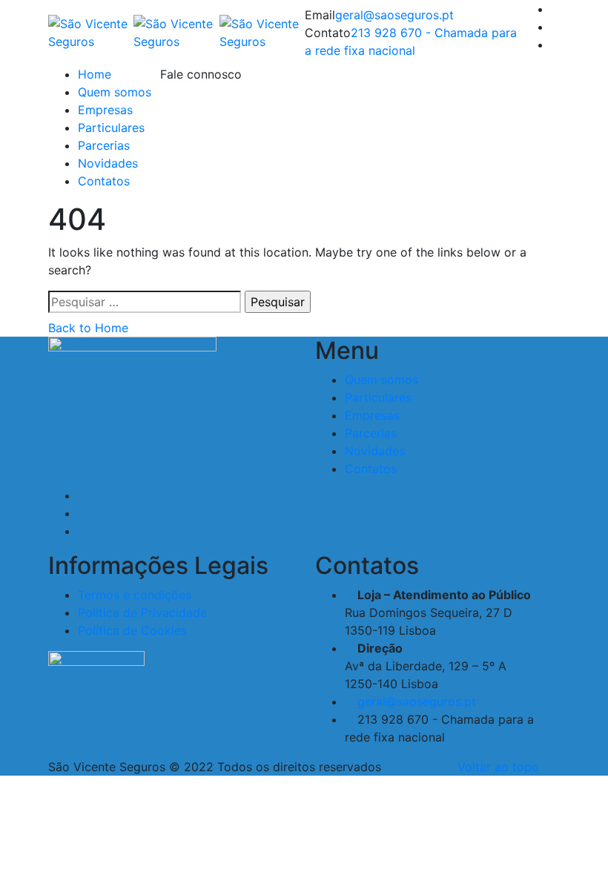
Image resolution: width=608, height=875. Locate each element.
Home (94, 74)
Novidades (108, 163)
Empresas (105, 109)
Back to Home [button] (88, 327)
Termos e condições (134, 594)
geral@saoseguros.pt (394, 14)
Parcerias (104, 145)
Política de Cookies (132, 630)
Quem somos (114, 92)
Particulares (111, 127)
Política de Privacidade (142, 612)
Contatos (104, 181)
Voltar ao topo (498, 766)
